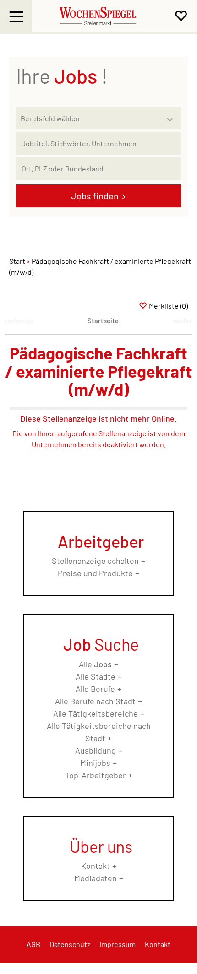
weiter (182, 320)
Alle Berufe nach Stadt (95, 701)
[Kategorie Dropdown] (172, 116)
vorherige (19, 320)
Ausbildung (95, 750)
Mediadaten (95, 878)
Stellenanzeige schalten (95, 561)
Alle (95, 664)
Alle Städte (95, 676)
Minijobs (95, 763)
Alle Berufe (95, 689)
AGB (33, 944)
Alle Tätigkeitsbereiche (95, 713)
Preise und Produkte (95, 573)
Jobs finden (95, 195)
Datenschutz (69, 944)
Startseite (103, 320)
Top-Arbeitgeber (95, 775)
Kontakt (95, 866)
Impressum (117, 944)
